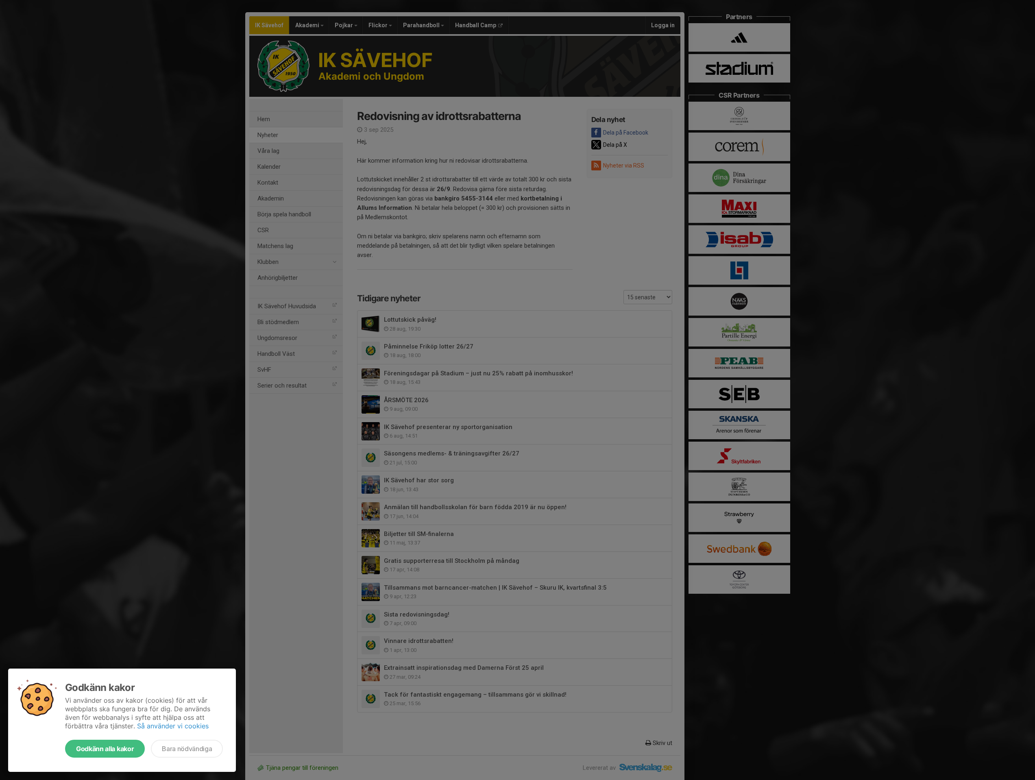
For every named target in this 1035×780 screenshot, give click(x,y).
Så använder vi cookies (173, 726)
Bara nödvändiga (187, 749)
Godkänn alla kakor (105, 749)
